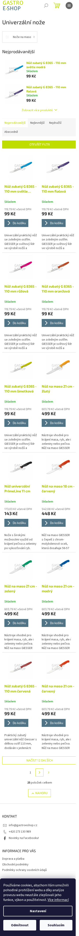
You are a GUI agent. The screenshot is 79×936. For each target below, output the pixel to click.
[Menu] (69, 5)
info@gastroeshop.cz (23, 825)
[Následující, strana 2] (39, 773)
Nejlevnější (37, 123)
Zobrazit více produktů (37, 110)
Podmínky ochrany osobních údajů (24, 870)
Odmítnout (20, 925)
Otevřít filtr (39, 144)
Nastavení (38, 911)
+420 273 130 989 (20, 831)
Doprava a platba (13, 859)
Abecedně (11, 132)
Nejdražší (55, 123)
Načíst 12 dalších (39, 760)
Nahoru (41, 793)
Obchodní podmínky (15, 864)
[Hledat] (46, 5)
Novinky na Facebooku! (24, 838)
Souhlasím (56, 925)
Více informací (58, 899)
